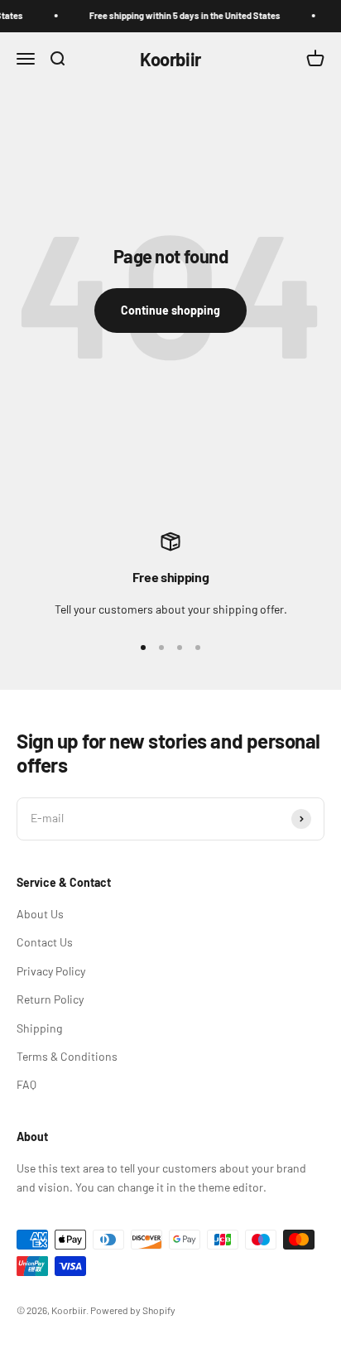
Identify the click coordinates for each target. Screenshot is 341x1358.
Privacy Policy (51, 971)
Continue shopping (170, 310)
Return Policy (50, 999)
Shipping (39, 1028)
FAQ (26, 1084)
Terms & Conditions (67, 1056)
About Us (40, 914)
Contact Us (45, 942)
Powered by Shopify (132, 1310)
